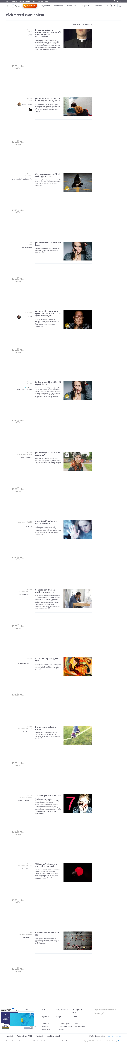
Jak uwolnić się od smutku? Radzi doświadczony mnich (48, 99)
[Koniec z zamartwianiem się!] (78, 941)
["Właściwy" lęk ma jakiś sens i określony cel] (78, 872)
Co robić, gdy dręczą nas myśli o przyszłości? (46, 591)
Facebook (114, 1)
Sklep (46, 1)
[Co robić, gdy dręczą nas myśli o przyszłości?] (78, 598)
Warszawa (98, 5)
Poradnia (29, 244)
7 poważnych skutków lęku (48, 795)
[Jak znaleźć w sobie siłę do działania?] (78, 461)
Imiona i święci (46, 1029)
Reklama (46, 1041)
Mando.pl (39, 1036)
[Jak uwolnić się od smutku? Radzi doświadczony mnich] (78, 106)
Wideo (76, 6)
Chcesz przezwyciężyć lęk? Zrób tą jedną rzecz (47, 175)
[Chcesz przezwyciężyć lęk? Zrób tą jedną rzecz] (78, 182)
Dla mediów (40, 1041)
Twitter (117, 1)
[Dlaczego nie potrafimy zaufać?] (78, 735)
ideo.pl (119, 1041)
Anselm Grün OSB (27, 104)
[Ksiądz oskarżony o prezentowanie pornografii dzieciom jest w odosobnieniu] (78, 38)
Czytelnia (45, 1016)
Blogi (34, 1)
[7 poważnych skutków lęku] (78, 803)
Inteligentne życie (77, 1010)
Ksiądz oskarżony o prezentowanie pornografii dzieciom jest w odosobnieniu (48, 33)
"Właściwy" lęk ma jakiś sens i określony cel (46, 865)
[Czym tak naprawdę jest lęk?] (78, 666)
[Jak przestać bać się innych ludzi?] (78, 251)
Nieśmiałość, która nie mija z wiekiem (46, 522)
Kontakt (33, 1041)
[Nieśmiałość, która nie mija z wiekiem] (78, 529)
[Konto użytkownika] (119, 5)
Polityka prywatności (24, 1041)
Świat (27, 1009)
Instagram (120, 1)
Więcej (84, 6)
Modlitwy (61, 1029)
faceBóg (40, 1)
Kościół (30, 31)
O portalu (8, 1041)
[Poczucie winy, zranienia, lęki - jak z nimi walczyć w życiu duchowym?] (78, 319)
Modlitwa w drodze (24, 1)
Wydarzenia (46, 6)
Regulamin (15, 1041)
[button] (111, 5)
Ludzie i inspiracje (80, 1026)
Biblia (7, 1)
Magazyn (14, 1)
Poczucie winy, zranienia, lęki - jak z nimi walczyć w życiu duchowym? (48, 313)
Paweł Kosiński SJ (26, 317)
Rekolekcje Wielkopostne (24, 454)
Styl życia (29, 383)
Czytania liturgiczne (64, 1024)
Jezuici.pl (9, 1036)
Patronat (64, 1041)
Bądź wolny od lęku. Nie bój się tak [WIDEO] (48, 383)
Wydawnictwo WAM (24, 1036)
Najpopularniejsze (87, 24)
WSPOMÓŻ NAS (116, 1036)
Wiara (69, 6)
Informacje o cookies (55, 1041)
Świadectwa (45, 1026)
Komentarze (59, 6)
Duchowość (28, 175)
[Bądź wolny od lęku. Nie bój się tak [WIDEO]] (78, 390)
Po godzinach (62, 1009)
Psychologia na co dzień (25, 523)
